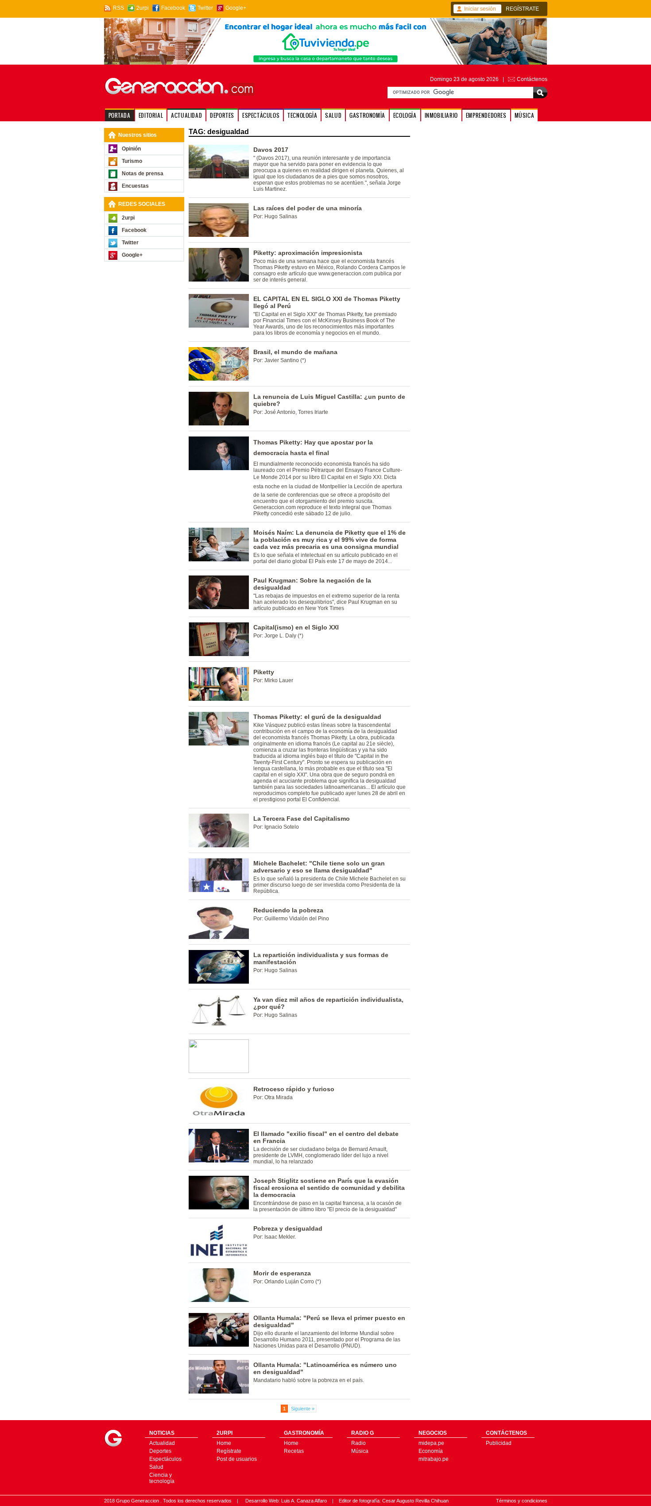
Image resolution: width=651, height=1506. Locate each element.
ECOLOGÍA (405, 115)
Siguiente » (302, 1408)
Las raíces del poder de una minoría (307, 208)
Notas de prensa (142, 173)
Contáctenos (532, 79)
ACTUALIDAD (186, 115)
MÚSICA (525, 115)
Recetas (294, 1451)
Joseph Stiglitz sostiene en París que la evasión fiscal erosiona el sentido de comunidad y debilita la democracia (329, 1187)
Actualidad (162, 1443)
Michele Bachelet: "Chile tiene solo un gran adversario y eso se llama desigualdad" (319, 867)
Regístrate (229, 1451)
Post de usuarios (237, 1459)
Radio (358, 1443)
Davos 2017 (270, 149)
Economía (430, 1451)
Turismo (132, 161)
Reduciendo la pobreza (288, 910)
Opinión (131, 149)
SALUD (333, 115)
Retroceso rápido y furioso (293, 1089)
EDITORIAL (151, 115)
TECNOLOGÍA (302, 115)
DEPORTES (222, 115)
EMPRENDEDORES (486, 115)
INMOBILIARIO (441, 115)
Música (359, 1451)
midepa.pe (431, 1443)
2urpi (142, 8)
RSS (118, 8)
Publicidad (499, 1443)
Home (224, 1443)
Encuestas (135, 186)
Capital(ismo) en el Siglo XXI (296, 627)
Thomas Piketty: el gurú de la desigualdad (317, 716)
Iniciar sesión (480, 9)
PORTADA (119, 115)
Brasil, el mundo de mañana (295, 351)
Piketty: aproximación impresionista (307, 252)
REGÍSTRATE (522, 9)
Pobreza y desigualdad (287, 1228)
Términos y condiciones (521, 1500)
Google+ (235, 8)
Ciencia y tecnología (161, 1478)
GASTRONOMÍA (367, 115)
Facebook (173, 8)
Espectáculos (165, 1459)
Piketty (263, 672)
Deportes (160, 1451)
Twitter (205, 8)
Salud (156, 1467)
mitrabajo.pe (433, 1459)
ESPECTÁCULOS (260, 115)
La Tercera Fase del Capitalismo (301, 818)
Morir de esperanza (282, 1273)
